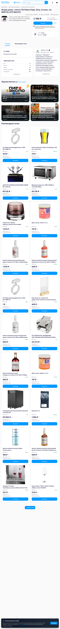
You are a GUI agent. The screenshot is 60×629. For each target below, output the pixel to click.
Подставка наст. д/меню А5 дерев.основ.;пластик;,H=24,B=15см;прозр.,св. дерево (44, 299)
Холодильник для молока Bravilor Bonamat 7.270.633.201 (15, 411)
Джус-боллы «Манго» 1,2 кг (40, 373)
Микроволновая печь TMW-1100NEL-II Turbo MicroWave (43, 186)
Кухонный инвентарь (14, 7)
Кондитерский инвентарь (28, 7)
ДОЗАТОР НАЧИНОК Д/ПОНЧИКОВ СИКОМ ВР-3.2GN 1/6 (15, 186)
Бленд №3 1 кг (36, 411)
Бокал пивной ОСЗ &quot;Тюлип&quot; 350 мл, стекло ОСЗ (44, 148)
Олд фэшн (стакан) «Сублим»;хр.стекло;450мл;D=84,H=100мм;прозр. (15, 487)
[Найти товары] (46, 2)
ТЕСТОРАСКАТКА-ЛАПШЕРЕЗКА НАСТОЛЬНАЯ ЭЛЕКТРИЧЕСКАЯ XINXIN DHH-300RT (43, 336)
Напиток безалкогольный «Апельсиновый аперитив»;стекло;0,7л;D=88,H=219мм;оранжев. (44, 261)
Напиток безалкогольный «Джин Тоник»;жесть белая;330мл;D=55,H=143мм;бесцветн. (14, 449)
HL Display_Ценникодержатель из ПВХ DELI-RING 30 (14, 148)
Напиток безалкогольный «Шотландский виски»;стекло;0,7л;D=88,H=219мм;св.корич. (44, 449)
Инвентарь (4, 7)
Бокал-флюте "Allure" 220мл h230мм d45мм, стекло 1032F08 (43, 487)
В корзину (43, 23)
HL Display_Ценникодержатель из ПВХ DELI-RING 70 (14, 298)
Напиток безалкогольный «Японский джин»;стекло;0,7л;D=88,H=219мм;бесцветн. (15, 261)
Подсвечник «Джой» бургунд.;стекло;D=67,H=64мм (12, 223)
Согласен (54, 623)
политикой (21, 624)
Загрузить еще (30, 507)
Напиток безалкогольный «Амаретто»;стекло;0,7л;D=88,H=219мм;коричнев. (15, 374)
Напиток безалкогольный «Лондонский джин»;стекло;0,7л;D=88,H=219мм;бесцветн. (15, 336)
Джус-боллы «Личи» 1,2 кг (40, 222)
